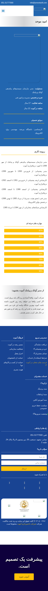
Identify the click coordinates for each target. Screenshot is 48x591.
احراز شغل (18, 353)
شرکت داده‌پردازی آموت (26, 524)
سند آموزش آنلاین (40, 400)
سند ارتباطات (41, 394)
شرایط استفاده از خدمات (37, 358)
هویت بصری (18, 370)
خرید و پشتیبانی (41, 349)
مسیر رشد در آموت (15, 345)
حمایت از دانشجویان (15, 358)
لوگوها (44, 383)
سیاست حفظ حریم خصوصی (39, 407)
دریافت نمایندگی (40, 345)
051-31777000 (7, 3)
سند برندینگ (42, 389)
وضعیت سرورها (40, 414)
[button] (3, 11)
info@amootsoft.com (38, 3)
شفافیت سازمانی (16, 349)
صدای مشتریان (41, 353)
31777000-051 (36, 435)
